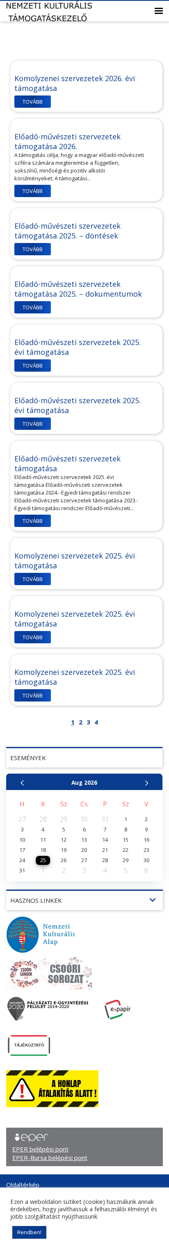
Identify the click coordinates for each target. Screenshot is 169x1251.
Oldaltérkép (22, 1185)
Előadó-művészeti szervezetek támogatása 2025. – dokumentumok (78, 289)
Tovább (33, 101)
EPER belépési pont (40, 1149)
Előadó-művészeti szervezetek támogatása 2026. (67, 141)
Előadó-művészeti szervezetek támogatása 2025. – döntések (67, 231)
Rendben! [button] (29, 1232)
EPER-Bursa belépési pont (49, 1157)
